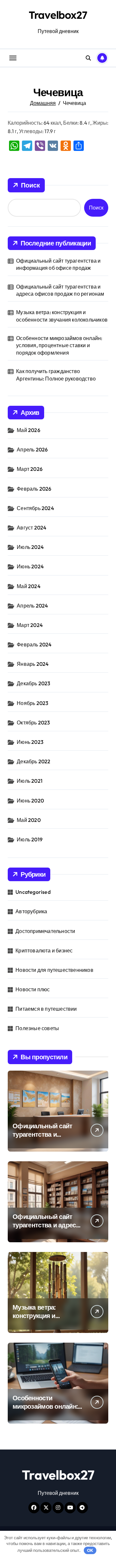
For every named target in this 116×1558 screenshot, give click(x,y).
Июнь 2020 (30, 800)
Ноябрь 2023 (32, 703)
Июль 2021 (30, 781)
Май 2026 (28, 430)
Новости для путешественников (54, 970)
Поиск (30, 185)
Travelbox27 (58, 14)
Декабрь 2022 (33, 761)
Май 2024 (29, 586)
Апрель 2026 (32, 449)
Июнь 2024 (30, 566)
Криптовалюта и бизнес (43, 950)
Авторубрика (31, 911)
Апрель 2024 (32, 605)
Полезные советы (37, 1028)
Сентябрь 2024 (35, 508)
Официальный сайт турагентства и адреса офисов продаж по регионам (60, 290)
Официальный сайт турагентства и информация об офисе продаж (58, 264)
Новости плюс (32, 989)
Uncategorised (33, 892)
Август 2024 (31, 527)
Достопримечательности (45, 931)
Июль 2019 (30, 839)
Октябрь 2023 (33, 722)
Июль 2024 (30, 547)
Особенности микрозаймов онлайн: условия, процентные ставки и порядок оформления (59, 345)
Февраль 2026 (34, 488)
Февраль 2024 (34, 644)
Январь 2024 (33, 664)
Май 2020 (29, 820)
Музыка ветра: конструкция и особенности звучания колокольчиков (62, 316)
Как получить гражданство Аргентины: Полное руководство (56, 374)
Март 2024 (30, 625)
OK (90, 1550)
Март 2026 (30, 469)
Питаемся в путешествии (46, 1009)
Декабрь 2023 (33, 683)
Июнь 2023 (30, 742)
